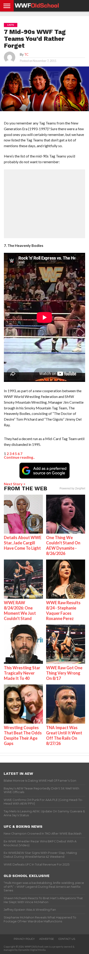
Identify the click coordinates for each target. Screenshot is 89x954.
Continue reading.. (19, 457)
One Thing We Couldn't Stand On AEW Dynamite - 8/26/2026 (63, 545)
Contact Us (66, 938)
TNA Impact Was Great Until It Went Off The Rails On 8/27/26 (64, 735)
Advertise (46, 938)
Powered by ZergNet (72, 488)
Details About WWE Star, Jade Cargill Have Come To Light (23, 543)
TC (26, 54)
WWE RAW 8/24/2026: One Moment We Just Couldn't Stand (20, 610)
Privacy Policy (24, 938)
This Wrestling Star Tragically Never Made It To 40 (22, 673)
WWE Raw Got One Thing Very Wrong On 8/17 (64, 673)
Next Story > (15, 484)
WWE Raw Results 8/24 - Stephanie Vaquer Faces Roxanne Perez (63, 610)
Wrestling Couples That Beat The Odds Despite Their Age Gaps (23, 735)
